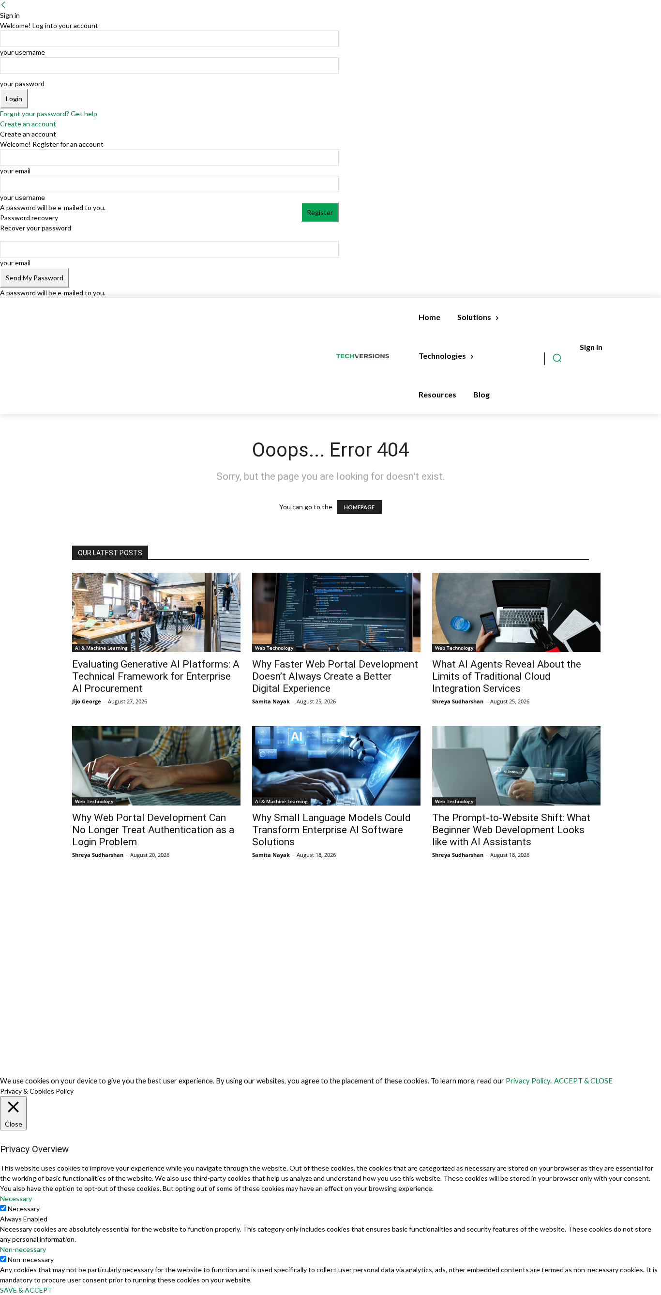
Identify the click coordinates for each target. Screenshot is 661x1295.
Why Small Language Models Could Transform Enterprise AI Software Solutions (331, 830)
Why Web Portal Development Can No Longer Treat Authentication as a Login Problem (153, 830)
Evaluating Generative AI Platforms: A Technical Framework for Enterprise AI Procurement (156, 676)
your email (15, 171)
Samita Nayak (271, 701)
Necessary (24, 1208)
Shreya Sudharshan (457, 701)
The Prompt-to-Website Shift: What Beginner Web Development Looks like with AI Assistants (511, 830)
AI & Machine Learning (101, 647)
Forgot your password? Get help (48, 113)
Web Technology (274, 647)
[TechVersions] (364, 356)
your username (22, 52)
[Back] (3, 5)
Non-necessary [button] (23, 1249)
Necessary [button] (16, 1198)
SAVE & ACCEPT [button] (26, 1290)
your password (22, 83)
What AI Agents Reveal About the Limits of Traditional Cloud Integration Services (506, 676)
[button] (557, 357)
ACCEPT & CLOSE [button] (583, 1081)
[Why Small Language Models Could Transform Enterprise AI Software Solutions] (336, 766)
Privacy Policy (528, 1081)
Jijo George (86, 701)
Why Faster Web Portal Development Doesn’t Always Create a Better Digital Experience (335, 676)
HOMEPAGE (359, 507)
